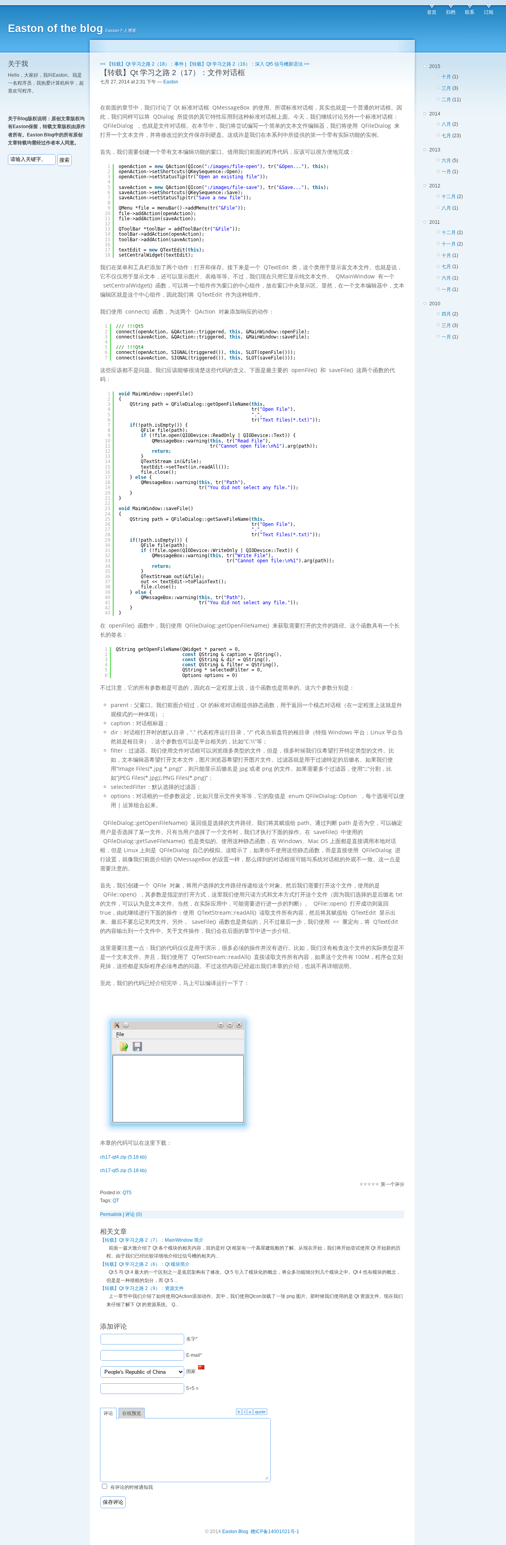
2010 (443, 320)
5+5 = (192, 1388)
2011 (446, 255)
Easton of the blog (55, 28)
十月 (446, 76)
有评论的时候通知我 (131, 1487)
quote (260, 1411)
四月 (446, 314)
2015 (445, 83)
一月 (446, 171)
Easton (170, 82)
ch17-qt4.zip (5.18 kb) (123, 1157)
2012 (446, 196)
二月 (446, 99)
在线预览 (131, 1413)
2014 (445, 124)
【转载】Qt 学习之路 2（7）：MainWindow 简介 (152, 1240)
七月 (446, 135)
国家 (191, 1371)
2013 (443, 160)
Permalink (111, 1214)
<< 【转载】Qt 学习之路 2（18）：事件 (142, 64)
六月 (446, 160)
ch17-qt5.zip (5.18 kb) (123, 1170)
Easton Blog (235, 1531)
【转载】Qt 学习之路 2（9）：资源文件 (142, 1288)
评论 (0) (133, 1214)
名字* (192, 1339)
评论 (108, 1413)
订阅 (488, 12)
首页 (431, 12)
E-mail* (194, 1355)
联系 (469, 12)
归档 (450, 12)
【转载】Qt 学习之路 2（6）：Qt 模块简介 (145, 1264)
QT (116, 1200)
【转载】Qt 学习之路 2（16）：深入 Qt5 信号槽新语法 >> (248, 64)
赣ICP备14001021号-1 (275, 1531)
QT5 (127, 1192)
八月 (446, 124)
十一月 (449, 244)
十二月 (449, 196)
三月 (446, 88)
